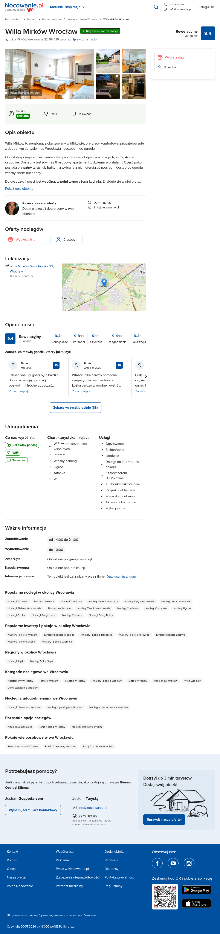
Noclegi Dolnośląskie (20, 727)
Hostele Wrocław (75, 681)
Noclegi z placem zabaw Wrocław (108, 707)
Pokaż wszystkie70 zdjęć (25, 92)
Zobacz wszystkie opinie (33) (75, 407)
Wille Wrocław (192, 681)
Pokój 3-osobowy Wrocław (97, 746)
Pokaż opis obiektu (19, 188)
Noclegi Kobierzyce (59, 608)
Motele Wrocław (137, 681)
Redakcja (111, 860)
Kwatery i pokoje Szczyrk (170, 635)
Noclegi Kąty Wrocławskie (139, 601)
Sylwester (45, 915)
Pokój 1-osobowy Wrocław (23, 746)
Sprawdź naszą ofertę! (164, 819)
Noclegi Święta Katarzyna (103, 601)
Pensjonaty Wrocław (165, 681)
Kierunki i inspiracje (65, 6)
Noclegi (31, 19)
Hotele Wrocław (49, 681)
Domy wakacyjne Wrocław (23, 687)
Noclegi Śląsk (15, 661)
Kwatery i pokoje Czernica (57, 641)
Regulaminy (113, 885)
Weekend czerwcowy (68, 915)
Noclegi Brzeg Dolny (101, 615)
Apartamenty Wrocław (20, 681)
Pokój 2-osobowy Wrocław (60, 746)
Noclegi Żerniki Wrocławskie (94, 608)
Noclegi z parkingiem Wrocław (64, 707)
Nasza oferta (16, 877)
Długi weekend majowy (22, 915)
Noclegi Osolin (16, 615)
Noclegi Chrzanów (156, 608)
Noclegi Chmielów (128, 608)
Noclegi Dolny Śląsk (41, 661)
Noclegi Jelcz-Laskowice (175, 601)
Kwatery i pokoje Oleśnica (59, 635)
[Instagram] (189, 863)
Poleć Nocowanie (20, 885)
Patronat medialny (69, 885)
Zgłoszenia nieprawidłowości (78, 877)
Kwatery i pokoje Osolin (21, 641)
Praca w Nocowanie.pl (72, 868)
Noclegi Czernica (72, 615)
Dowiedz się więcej (121, 576)
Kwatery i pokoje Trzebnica (96, 635)
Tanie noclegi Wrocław (52, 727)
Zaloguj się (207, 7)
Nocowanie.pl (13, 19)
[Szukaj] (156, 7)
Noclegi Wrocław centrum (87, 727)
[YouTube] (173, 863)
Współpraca (64, 851)
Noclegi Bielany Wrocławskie (24, 608)
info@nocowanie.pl (180, 9)
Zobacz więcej (18, 391)
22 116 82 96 (177, 4)
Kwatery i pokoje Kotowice (134, 635)
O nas (11, 868)
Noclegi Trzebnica (71, 601)
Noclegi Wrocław (52, 19)
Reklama (62, 860)
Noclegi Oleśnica (44, 601)
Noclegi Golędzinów (43, 615)
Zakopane (89, 915)
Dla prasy (111, 868)
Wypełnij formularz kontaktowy (33, 810)
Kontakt (12, 851)
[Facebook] (157, 863)
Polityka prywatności (120, 877)
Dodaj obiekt (114, 851)
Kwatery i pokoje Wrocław (82, 19)
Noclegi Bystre (182, 608)
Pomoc (12, 860)
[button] (104, 282)
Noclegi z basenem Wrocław (24, 707)
